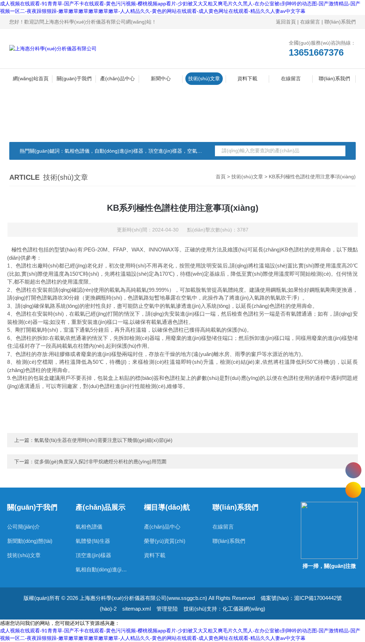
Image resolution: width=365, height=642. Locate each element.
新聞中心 (161, 78)
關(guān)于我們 (74, 78)
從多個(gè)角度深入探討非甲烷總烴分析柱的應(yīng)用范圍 (100, 461)
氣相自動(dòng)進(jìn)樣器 (103, 569)
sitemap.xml (136, 609)
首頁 (221, 176)
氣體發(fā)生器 (93, 541)
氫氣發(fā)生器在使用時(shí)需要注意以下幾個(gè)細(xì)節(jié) (103, 440)
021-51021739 (353, 470)
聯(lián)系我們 (340, 22)
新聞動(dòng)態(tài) (29, 541)
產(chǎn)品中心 (117, 78)
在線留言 (310, 22)
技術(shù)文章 (204, 78)
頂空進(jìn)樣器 (93, 555)
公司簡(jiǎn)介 (23, 527)
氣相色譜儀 (89, 527)
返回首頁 (286, 22)
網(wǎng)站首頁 (30, 78)
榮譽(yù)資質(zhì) (164, 541)
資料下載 (247, 78)
